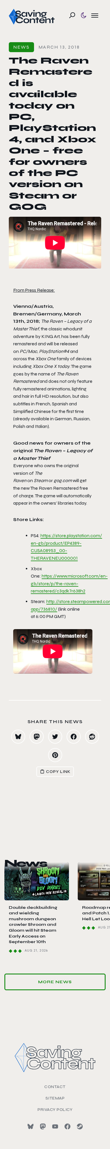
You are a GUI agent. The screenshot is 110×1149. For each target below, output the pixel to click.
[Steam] (79, 1126)
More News (55, 981)
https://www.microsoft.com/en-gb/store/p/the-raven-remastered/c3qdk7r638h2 (69, 583)
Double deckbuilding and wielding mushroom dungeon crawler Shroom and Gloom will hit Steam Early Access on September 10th (33, 925)
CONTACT (55, 1086)
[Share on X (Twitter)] (55, 737)
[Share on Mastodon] (37, 737)
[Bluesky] (30, 1126)
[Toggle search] (72, 15)
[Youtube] (55, 1126)
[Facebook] (67, 1126)
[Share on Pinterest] (55, 755)
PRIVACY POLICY (55, 1109)
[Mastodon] (43, 1126)
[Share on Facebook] (74, 737)
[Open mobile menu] (94, 15)
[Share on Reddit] (92, 737)
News (21, 47)
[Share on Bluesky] (18, 737)
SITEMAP (55, 1098)
